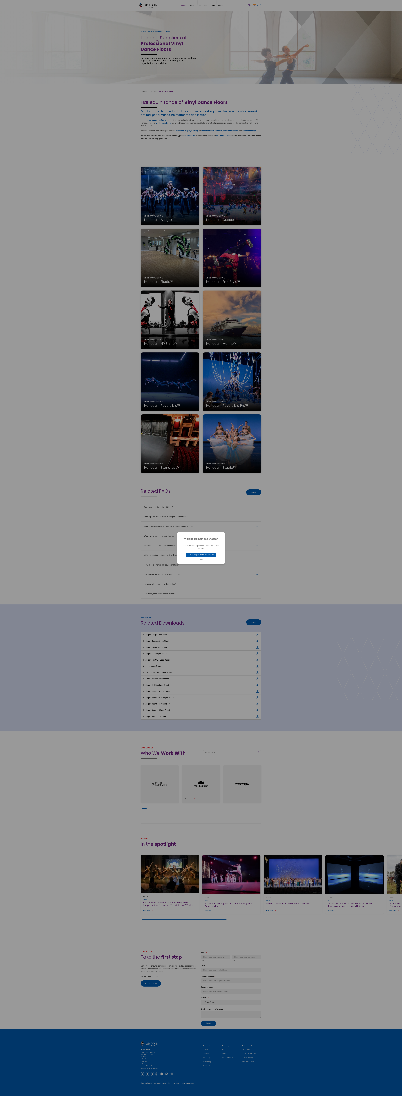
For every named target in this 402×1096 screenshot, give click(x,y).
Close (201, 560)
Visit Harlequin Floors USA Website (201, 555)
